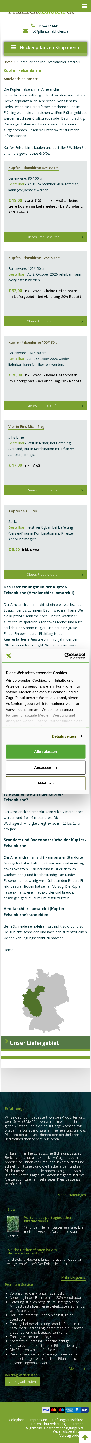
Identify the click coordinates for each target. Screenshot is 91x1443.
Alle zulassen (45, 751)
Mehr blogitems (73, 1277)
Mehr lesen (77, 1368)
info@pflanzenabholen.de (48, 31)
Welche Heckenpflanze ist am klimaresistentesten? (32, 1251)
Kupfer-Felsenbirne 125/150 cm (34, 258)
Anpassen (42, 767)
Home (8, 62)
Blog (11, 1209)
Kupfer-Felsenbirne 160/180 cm (34, 342)
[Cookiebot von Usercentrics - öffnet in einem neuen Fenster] (64, 655)
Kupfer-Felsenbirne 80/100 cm (33, 167)
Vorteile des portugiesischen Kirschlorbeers (48, 1219)
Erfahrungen (15, 1108)
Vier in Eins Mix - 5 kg (26, 426)
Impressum (38, 1419)
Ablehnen (45, 783)
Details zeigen (64, 736)
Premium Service (19, 1284)
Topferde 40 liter (22, 511)
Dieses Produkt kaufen (43, 237)
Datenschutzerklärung (48, 1424)
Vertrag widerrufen (21, 1375)
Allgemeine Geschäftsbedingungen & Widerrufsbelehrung (54, 1429)
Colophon (16, 1419)
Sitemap (77, 1424)
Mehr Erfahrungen (72, 1195)
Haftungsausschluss (67, 1419)
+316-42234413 (48, 26)
